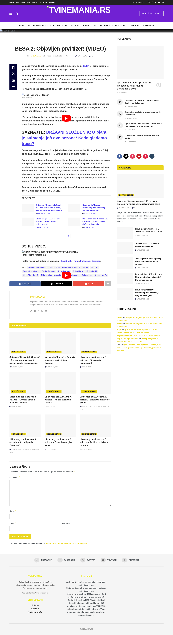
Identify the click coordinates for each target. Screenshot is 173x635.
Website (66, 523)
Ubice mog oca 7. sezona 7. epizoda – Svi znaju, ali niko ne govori (95, 400)
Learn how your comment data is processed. (66, 543)
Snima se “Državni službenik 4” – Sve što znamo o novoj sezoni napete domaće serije (49, 207)
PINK (29, 2)
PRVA (23, 2)
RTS (17, 2)
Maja (119, 329)
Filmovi (85, 26)
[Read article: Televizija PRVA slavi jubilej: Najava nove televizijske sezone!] (125, 263)
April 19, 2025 (51, 449)
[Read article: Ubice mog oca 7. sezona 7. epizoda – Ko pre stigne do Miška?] (60, 383)
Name (12, 511)
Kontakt (52, 2)
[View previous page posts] (64, 236)
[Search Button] (17, 13)
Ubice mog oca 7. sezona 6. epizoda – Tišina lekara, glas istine (58, 442)
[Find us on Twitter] (155, 2)
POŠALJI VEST (153, 14)
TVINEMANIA (35, 56)
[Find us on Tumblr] (151, 156)
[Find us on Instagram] (148, 2)
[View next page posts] (69, 236)
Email (12, 523)
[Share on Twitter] (13, 74)
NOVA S (35, 2)
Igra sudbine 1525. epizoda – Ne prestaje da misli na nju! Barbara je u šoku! (134, 85)
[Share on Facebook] (13, 67)
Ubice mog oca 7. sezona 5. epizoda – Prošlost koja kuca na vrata (94, 442)
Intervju (120, 26)
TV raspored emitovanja (141, 26)
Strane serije (60, 26)
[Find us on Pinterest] (163, 2)
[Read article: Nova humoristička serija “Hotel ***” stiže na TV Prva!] (125, 233)
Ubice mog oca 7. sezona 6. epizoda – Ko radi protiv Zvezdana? (22, 442)
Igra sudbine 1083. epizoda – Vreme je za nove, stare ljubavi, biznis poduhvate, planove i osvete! (139, 348)
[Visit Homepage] (79, 13)
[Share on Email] (13, 80)
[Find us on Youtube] (159, 2)
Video (68, 56)
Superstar (44, 2)
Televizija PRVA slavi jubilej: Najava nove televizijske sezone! (148, 261)
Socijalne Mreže (35, 612)
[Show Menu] (10, 14)
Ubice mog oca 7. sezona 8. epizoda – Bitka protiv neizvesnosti (48, 221)
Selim (119, 323)
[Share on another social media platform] (13, 87)
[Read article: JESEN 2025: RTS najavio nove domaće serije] (125, 248)
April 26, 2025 (89, 227)
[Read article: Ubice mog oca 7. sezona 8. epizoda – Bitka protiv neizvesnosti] (28, 222)
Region (75, 26)
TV (29, 26)
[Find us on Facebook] (151, 2)
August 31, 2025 (43, 213)
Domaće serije (41, 26)
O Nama (35, 605)
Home (11, 2)
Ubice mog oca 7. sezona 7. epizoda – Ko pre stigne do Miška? (58, 400)
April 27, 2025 (42, 227)
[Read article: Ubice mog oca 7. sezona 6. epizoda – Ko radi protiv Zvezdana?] (25, 425)
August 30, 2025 (90, 213)
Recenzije (105, 26)
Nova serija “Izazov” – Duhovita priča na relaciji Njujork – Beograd (93, 207)
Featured (60, 56)
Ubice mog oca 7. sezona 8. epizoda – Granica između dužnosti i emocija (95, 221)
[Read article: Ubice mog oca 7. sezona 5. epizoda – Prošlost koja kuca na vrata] (95, 425)
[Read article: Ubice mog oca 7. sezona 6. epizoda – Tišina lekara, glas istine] (60, 425)
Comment (14, 477)
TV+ (95, 26)
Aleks (119, 317)
